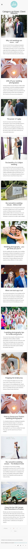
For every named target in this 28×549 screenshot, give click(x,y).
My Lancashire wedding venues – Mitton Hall (14, 204)
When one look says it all (14, 290)
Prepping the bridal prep (14, 378)
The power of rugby (14, 119)
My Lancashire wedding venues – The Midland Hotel (14, 463)
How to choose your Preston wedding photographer (14, 417)
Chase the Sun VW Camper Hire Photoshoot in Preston (14, 508)
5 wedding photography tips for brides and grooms (14, 333)
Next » (15, 531)
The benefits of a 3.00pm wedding (14, 163)
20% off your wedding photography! (14, 82)
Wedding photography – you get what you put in (14, 248)
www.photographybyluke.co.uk (20, 542)
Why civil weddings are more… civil (14, 41)
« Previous (5, 528)
